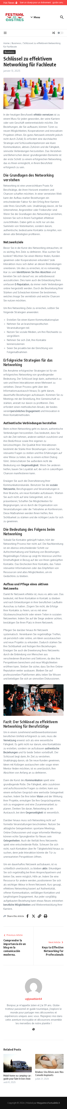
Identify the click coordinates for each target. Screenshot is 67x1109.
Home (6, 43)
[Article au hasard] (53, 32)
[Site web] (33, 1029)
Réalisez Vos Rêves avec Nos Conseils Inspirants (49, 1073)
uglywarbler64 (33, 999)
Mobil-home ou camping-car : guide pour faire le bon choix (17, 1077)
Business (16, 43)
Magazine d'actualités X (48, 1103)
